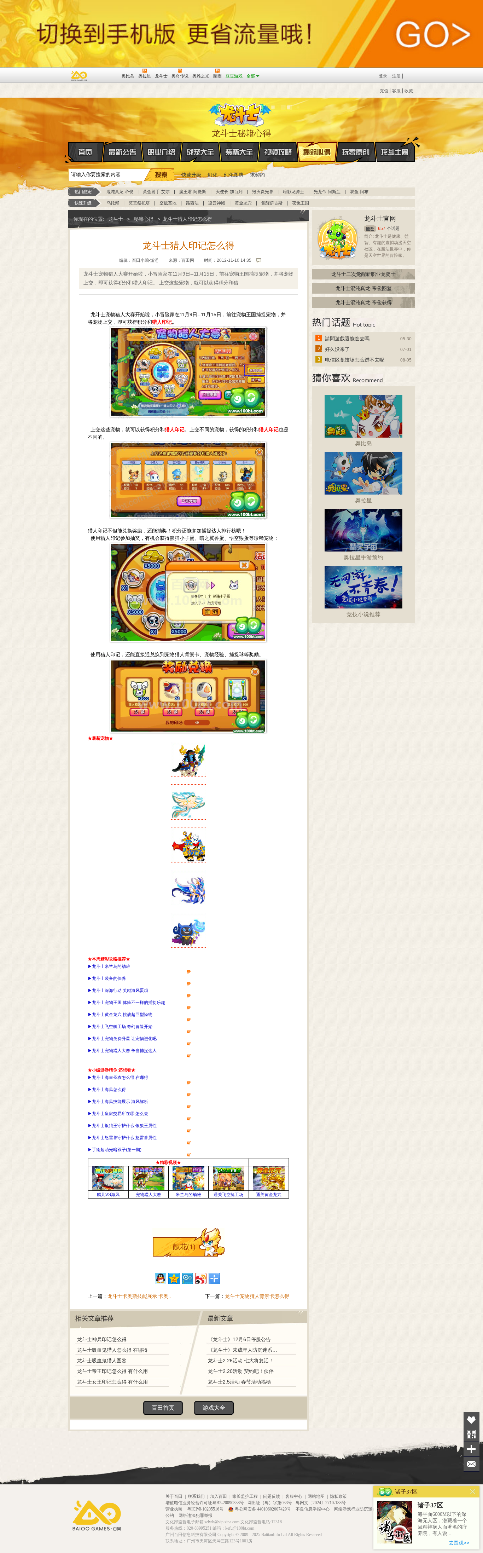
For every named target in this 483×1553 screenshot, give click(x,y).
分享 (471, 1449)
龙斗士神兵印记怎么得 (102, 1339)
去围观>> (459, 1543)
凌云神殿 (216, 203)
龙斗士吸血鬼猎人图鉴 (102, 1360)
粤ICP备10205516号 (206, 1509)
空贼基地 (167, 203)
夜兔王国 (300, 203)
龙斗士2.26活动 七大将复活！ (241, 1360)
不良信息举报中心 (313, 1509)
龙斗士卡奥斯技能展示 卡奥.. (139, 1296)
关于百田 (173, 1496)
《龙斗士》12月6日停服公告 (239, 1339)
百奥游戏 (79, 76)
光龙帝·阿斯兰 (327, 191)
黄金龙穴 (243, 203)
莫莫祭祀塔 (139, 203)
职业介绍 (161, 152)
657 (381, 228)
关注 (471, 1434)
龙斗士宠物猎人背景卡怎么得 (257, 1296)
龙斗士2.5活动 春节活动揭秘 (239, 1382)
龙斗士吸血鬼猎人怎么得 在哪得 (112, 1350)
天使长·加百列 (229, 191)
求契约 (257, 175)
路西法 (192, 203)
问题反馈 (271, 1496)
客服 (396, 90)
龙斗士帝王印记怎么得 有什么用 (112, 1371)
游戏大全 (214, 1408)
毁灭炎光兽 (262, 191)
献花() (184, 1247)
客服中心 (293, 1496)
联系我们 (196, 1496)
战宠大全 (200, 152)
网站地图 (316, 1496)
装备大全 (239, 152)
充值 (384, 90)
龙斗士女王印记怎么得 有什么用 (112, 1382)
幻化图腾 (234, 175)
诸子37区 (430, 1505)
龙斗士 (240, 113)
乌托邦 (112, 203)
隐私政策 (338, 1496)
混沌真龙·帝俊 (119, 191)
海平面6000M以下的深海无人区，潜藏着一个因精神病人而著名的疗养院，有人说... (442, 1524)
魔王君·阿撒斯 (192, 191)
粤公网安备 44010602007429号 (263, 1509)
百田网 (106, 75)
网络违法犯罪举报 (196, 1515)
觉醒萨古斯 (272, 203)
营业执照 (174, 1509)
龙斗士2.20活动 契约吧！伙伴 (241, 1371)
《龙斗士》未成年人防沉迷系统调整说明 (244, 1350)
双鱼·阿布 (359, 191)
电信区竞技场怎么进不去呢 (354, 360)
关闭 (473, 1492)
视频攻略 (278, 152)
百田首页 (163, 1408)
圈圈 (370, 228)
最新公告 (123, 152)
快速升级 (191, 175)
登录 (383, 76)
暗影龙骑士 (293, 191)
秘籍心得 (317, 152)
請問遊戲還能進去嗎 (347, 338)
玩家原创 (356, 152)
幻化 (212, 175)
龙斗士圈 (395, 152)
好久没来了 (337, 349)
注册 (396, 76)
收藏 (409, 90)
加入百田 (218, 1496)
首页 (86, 152)
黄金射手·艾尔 (156, 191)
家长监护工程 (245, 1496)
